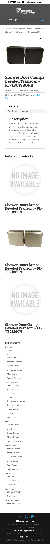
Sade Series (12, 357)
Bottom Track (12, 385)
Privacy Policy (37, 540)
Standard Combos (14, 492)
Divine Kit (11, 485)
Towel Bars (9, 489)
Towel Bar (11, 496)
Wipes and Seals (12, 500)
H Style (10, 413)
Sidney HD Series (14, 469)
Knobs (7, 421)
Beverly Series (13, 366)
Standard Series (14, 441)
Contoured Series (14, 370)
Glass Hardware (14, 433)
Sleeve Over (12, 374)
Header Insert (13, 389)
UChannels (11, 350)
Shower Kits (10, 473)
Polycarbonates (13, 503)
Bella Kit (10, 476)
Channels (9, 347)
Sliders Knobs (13, 437)
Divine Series (12, 461)
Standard (11, 417)
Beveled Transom (25, 29)
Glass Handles (13, 409)
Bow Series (12, 429)
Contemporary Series (16, 401)
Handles (8, 398)
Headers (10, 394)
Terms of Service (21, 540)
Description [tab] (13, 106)
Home (7, 29)
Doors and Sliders (12, 382)
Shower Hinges (11, 445)
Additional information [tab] (18, 111)
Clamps (14, 29)
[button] (40, 39)
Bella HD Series (13, 449)
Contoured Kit (13, 480)
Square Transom (14, 378)
